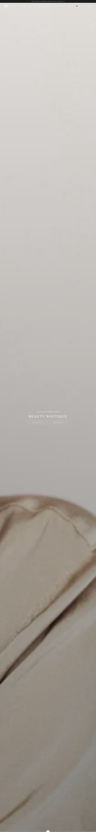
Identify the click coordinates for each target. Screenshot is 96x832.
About (14, 6)
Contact (70, 6)
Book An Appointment (42, 6)
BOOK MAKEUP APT (38, 422)
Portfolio (22, 6)
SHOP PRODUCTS (58, 422)
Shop (30, 6)
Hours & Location (59, 6)
